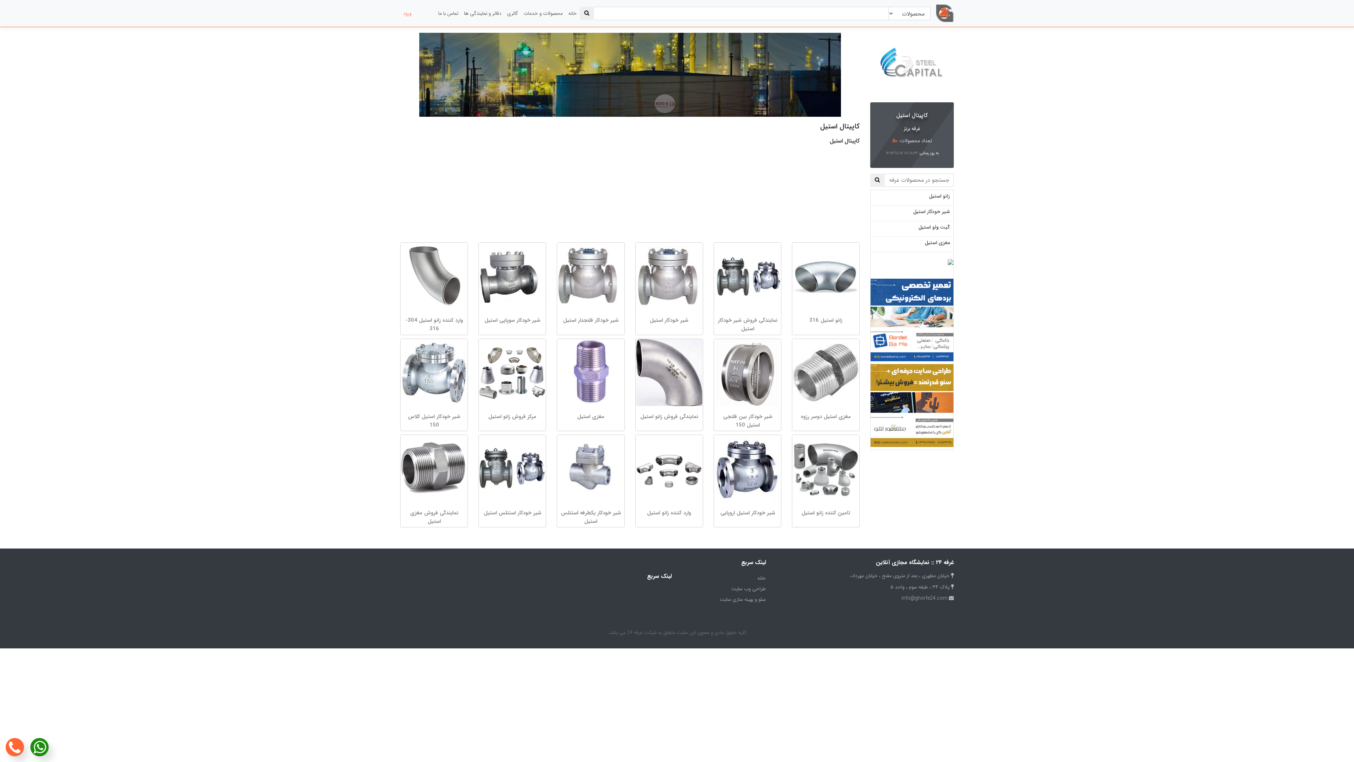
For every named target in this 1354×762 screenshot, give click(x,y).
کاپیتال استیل (912, 115)
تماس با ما (448, 13)
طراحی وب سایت (748, 589)
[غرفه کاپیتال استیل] (912, 66)
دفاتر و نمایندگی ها (482, 13)
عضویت (425, 13)
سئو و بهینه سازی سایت (743, 599)
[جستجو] (587, 13)
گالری (512, 13)
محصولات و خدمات (543, 13)
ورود (407, 13)
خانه (572, 13)
